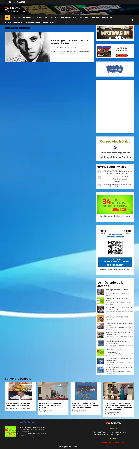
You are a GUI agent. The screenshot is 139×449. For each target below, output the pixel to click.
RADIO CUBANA (48, 22)
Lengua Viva (107, 17)
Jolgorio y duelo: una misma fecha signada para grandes (18, 404)
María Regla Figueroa (118, 327)
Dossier (83, 17)
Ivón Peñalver (26, 408)
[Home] (7, 17)
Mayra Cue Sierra (71, 47)
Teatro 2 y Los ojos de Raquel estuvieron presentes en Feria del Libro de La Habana (85, 405)
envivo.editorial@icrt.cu (115, 152)
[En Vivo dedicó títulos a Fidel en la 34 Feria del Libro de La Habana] (53, 391)
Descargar (121, 55)
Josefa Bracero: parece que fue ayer (117, 316)
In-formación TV (51, 17)
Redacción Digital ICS (118, 293)
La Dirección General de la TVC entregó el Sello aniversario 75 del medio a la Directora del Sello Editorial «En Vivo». (118, 406)
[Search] (132, 20)
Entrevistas (28, 17)
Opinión (39, 17)
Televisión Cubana (32, 22)
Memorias (95, 17)
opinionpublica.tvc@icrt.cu (115, 157)
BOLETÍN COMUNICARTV (13, 22)
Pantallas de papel (69, 17)
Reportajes (15, 17)
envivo (6, 9)
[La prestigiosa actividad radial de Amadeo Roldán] (27, 47)
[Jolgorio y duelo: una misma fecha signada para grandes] (20, 391)
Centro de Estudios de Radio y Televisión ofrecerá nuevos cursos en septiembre (118, 179)
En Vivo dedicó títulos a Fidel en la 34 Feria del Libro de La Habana (52, 405)
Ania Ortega (116, 302)
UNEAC (115, 311)
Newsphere (64, 447)
